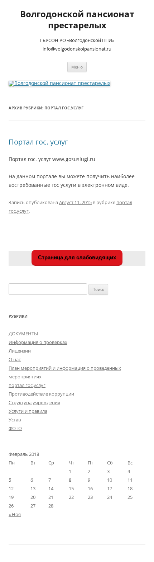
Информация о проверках (38, 342)
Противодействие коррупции (41, 394)
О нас (15, 359)
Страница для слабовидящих (77, 257)
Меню (77, 67)
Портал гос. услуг (38, 142)
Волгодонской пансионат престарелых (77, 20)
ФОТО (15, 428)
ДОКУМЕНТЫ (23, 333)
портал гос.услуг (27, 385)
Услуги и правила (28, 411)
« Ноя (15, 514)
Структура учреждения (34, 402)
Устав (15, 419)
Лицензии (20, 351)
